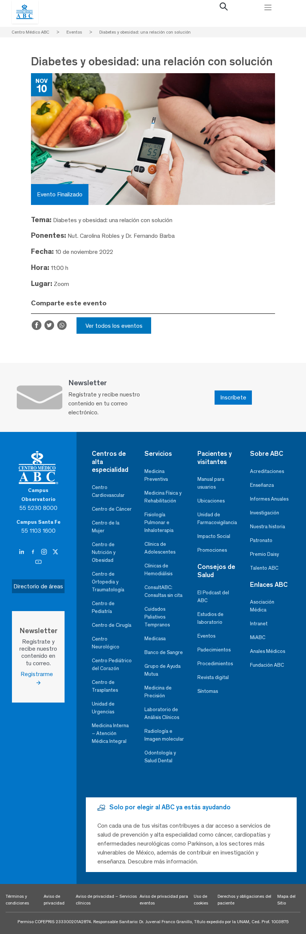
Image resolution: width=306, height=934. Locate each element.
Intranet (259, 623)
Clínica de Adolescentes (159, 548)
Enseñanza (262, 485)
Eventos (206, 636)
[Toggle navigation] (268, 7)
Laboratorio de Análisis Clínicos (161, 713)
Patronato (261, 540)
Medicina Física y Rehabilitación (162, 497)
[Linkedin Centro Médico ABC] (22, 552)
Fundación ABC (267, 665)
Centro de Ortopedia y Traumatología (108, 582)
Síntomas (207, 691)
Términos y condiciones (17, 900)
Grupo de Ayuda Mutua (162, 670)
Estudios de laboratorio (210, 618)
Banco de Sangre (163, 652)
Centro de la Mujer (105, 527)
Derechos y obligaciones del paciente (244, 900)
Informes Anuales (269, 499)
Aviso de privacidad (54, 900)
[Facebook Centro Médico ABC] (33, 552)
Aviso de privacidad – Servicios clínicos (106, 900)
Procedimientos (215, 663)
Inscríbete (233, 397)
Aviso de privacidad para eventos (164, 900)
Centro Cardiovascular (108, 491)
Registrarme (38, 674)
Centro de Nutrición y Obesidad (103, 552)
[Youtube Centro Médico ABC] (38, 562)
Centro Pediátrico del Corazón (112, 664)
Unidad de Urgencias (103, 708)
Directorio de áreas (38, 586)
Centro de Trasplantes (105, 686)
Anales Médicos (267, 651)
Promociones (212, 550)
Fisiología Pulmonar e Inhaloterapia (159, 522)
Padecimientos (214, 650)
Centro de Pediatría (103, 607)
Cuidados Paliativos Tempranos (157, 617)
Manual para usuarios (210, 483)
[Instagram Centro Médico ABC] (45, 552)
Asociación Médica (262, 606)
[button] (223, 8)
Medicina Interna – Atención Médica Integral (110, 733)
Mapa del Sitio (286, 900)
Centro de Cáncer (112, 509)
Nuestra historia (267, 526)
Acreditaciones (267, 471)
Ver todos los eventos (114, 325)
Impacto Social (213, 536)
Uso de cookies (201, 900)
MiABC (257, 637)
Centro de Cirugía (111, 625)
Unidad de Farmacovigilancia (217, 518)
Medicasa (155, 638)
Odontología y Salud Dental (160, 757)
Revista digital (213, 677)
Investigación (264, 513)
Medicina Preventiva (156, 475)
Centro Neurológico (105, 643)
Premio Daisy (264, 554)
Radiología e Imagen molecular (164, 735)
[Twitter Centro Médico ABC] (55, 552)
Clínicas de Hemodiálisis (158, 570)
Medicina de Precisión (158, 692)
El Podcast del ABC (213, 596)
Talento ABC (264, 568)
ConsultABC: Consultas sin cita (163, 591)
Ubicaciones (211, 501)
